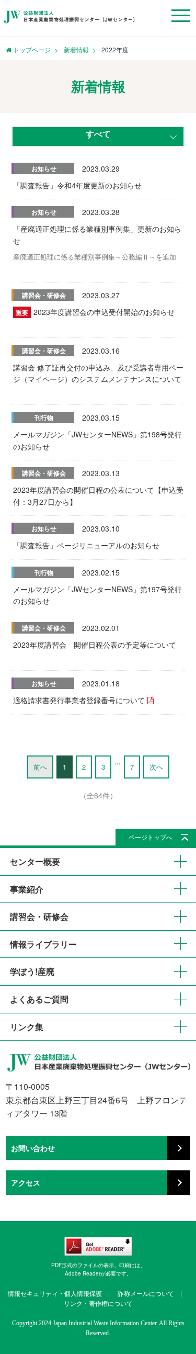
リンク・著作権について (98, 1303)
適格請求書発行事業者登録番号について (79, 700)
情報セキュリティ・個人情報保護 (55, 1293)
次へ (156, 767)
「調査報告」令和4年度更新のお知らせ (77, 185)
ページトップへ (150, 836)
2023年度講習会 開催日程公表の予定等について (94, 644)
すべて (98, 134)
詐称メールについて (146, 1293)
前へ (40, 767)
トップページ (31, 49)
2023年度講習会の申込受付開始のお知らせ (104, 312)
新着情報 (76, 49)
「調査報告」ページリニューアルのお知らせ (86, 545)
